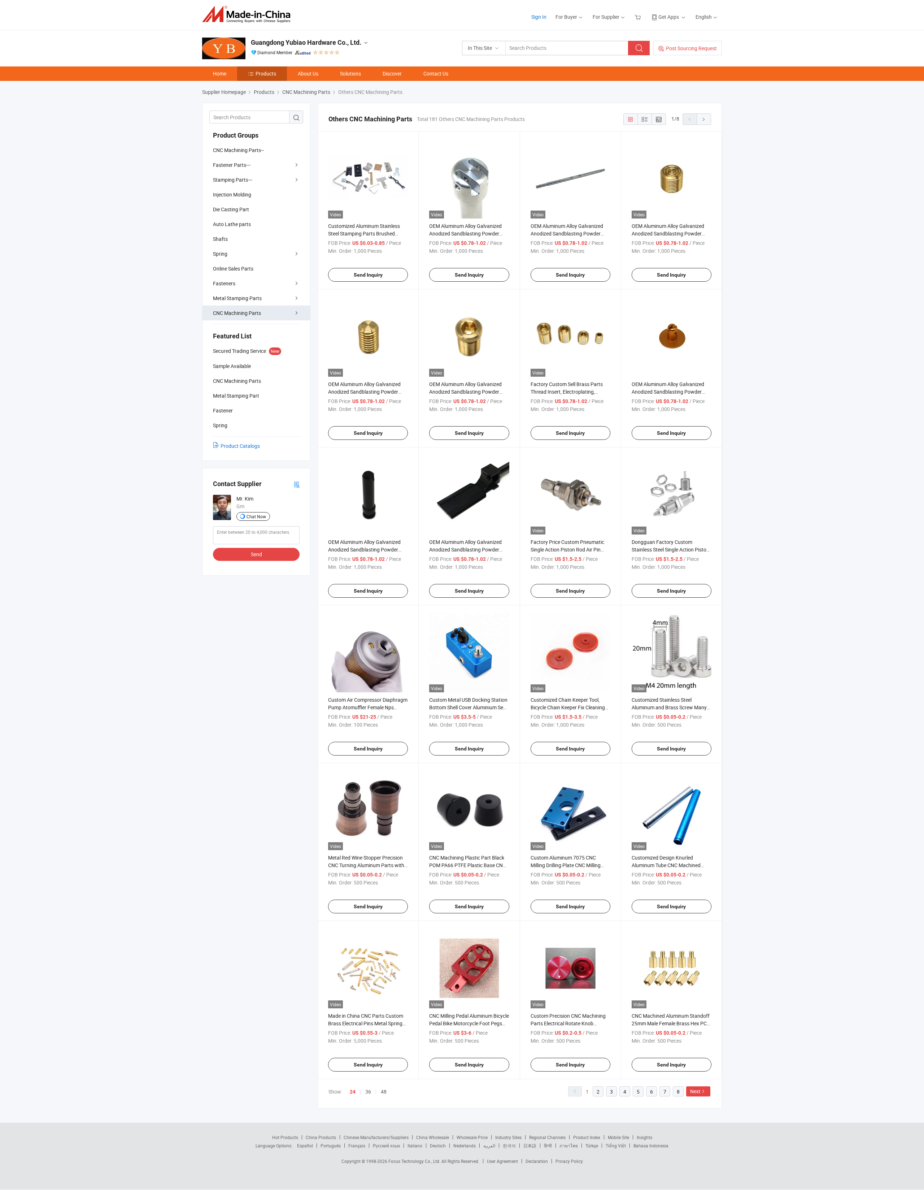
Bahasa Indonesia (650, 1145)
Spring (220, 253)
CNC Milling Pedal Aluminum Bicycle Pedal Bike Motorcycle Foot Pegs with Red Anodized (469, 1023)
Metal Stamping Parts (237, 298)
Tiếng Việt (616, 1145)
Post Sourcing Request (691, 48)
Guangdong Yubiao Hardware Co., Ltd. (306, 42)
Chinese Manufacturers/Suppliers (376, 1137)
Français (356, 1145)
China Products (321, 1137)
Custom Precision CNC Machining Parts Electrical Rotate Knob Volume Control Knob (568, 1023)
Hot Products (285, 1137)
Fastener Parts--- (231, 164)
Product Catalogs (240, 445)
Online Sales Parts (233, 268)
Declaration (537, 1161)
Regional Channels (547, 1137)
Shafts (220, 238)
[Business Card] (297, 484)
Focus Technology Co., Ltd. (414, 1161)
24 (353, 1092)
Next (695, 1091)
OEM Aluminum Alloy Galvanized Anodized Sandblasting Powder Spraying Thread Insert (465, 392)
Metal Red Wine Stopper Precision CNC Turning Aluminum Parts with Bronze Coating (366, 865)
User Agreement (502, 1161)
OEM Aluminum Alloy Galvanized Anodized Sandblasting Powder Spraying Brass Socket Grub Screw (670, 233)
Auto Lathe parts (232, 224)
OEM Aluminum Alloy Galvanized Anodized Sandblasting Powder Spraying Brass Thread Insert (364, 392)
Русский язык (386, 1145)
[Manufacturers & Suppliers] (248, 14)
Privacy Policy (569, 1161)
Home (219, 73)
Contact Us (435, 73)
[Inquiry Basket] (638, 16)
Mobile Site (618, 1137)
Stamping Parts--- (232, 179)
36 (368, 1091)
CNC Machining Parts (237, 313)
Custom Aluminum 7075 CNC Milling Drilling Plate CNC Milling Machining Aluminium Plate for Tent (570, 865)
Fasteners (224, 283)
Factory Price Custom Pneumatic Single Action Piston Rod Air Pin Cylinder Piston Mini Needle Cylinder (570, 549)
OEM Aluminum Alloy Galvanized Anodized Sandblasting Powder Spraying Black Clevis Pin (364, 549)
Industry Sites (508, 1137)
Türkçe (591, 1145)
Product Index (586, 1137)
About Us (308, 73)
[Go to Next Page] (704, 119)
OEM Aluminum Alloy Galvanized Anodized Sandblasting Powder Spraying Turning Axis (668, 392)
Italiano (414, 1145)
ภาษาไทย (568, 1145)
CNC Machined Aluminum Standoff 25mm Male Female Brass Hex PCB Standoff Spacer (671, 1023)
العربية (489, 1145)
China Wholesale (432, 1137)
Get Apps (668, 16)
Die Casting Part (231, 209)
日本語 (529, 1145)
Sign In (538, 16)
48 (384, 1091)
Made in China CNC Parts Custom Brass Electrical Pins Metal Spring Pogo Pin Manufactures (365, 1023)
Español (305, 1145)
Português (331, 1145)
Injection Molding (232, 194)
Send (256, 554)
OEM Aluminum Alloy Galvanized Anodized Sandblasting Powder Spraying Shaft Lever (567, 233)
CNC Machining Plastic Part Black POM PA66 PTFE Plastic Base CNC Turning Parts (467, 865)
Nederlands (464, 1145)
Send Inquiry (368, 275)
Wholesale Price (472, 1137)
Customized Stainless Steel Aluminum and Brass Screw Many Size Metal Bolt (669, 707)
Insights (644, 1137)
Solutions (350, 73)
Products (266, 73)
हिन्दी (548, 1145)
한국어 (509, 1145)
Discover (392, 73)
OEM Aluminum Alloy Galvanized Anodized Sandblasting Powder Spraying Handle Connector (465, 233)
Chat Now (256, 516)
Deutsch (438, 1145)
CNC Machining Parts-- (238, 150)
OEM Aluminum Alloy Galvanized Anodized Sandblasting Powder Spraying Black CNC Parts (465, 549)
